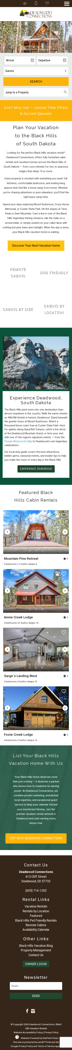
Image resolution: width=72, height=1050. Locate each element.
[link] (18, 272)
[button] (67, 4)
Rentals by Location (36, 911)
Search (36, 81)
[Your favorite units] (47, 3)
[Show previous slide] (7, 532)
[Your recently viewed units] (25, 3)
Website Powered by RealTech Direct (40, 1038)
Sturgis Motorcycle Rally (18, 441)
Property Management (36, 950)
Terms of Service (46, 1046)
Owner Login (36, 964)
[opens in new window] (27, 1011)
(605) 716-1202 (36, 890)
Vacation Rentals (36, 906)
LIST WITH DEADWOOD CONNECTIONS (36, 838)
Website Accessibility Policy (28, 1032)
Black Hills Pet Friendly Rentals (36, 920)
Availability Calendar (36, 929)
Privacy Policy (51, 1032)
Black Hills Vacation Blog (36, 945)
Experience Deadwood (36, 468)
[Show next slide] (65, 532)
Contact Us (36, 955)
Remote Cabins (36, 925)
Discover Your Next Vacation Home (36, 245)
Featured (36, 916)
